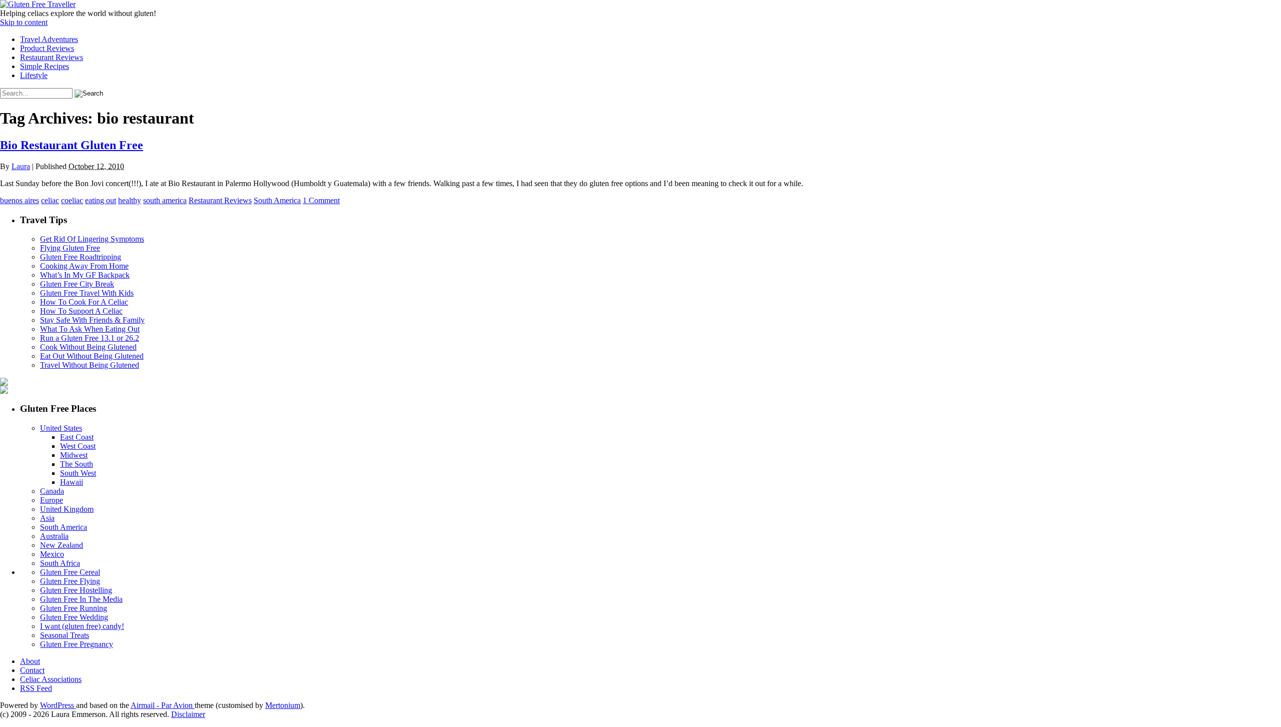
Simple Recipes (44, 66)
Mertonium (282, 705)
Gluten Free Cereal (70, 572)
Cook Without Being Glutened (88, 347)
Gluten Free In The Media (81, 599)
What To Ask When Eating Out (90, 329)
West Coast (78, 446)
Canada (52, 491)
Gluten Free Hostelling (76, 590)
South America (277, 200)
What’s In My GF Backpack (85, 275)
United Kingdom (67, 509)
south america (165, 200)
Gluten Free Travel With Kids (87, 293)
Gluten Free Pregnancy (76, 644)
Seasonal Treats (64, 635)
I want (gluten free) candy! (82, 626)
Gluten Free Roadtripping (80, 257)
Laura (21, 166)
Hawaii (71, 482)
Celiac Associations (51, 679)
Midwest (74, 455)
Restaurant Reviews (51, 57)
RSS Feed (36, 688)
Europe (51, 500)
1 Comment (321, 200)
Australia (54, 536)
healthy (129, 200)
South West (78, 473)
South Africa (60, 563)
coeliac (72, 200)
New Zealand (61, 545)
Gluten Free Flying (70, 581)
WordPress (58, 705)
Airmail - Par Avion (163, 705)
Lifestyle (34, 75)
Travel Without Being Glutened (89, 365)
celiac (50, 200)
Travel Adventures (49, 39)
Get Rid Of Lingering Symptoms (92, 239)
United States (61, 428)
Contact (32, 670)
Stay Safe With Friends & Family (92, 320)
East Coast (77, 437)
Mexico (52, 554)
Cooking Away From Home (84, 266)
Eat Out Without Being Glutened (92, 356)
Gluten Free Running (73, 608)
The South (76, 464)
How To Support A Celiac (81, 311)
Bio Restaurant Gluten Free (71, 145)
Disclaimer (188, 714)
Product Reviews (47, 48)
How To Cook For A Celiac (84, 302)
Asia (47, 518)
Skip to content (24, 22)
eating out (100, 200)
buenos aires (19, 200)
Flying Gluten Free (70, 248)
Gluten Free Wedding (74, 617)
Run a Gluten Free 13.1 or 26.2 (89, 338)
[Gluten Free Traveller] (38, 4)
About (30, 661)
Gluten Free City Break (77, 284)
